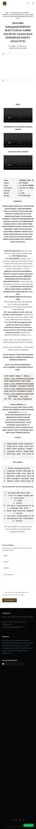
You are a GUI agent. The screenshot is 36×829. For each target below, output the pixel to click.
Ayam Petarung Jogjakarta (18, 48)
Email (6, 562)
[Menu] (33, 3)
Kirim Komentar (9, 600)
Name (6, 555)
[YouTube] (23, 820)
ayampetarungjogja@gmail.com (13, 627)
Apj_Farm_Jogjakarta (23, 399)
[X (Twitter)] (16, 820)
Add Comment (9, 574)
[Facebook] (12, 820)
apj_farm (24, 396)
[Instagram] (20, 820)
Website (6, 568)
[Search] (27, 3)
